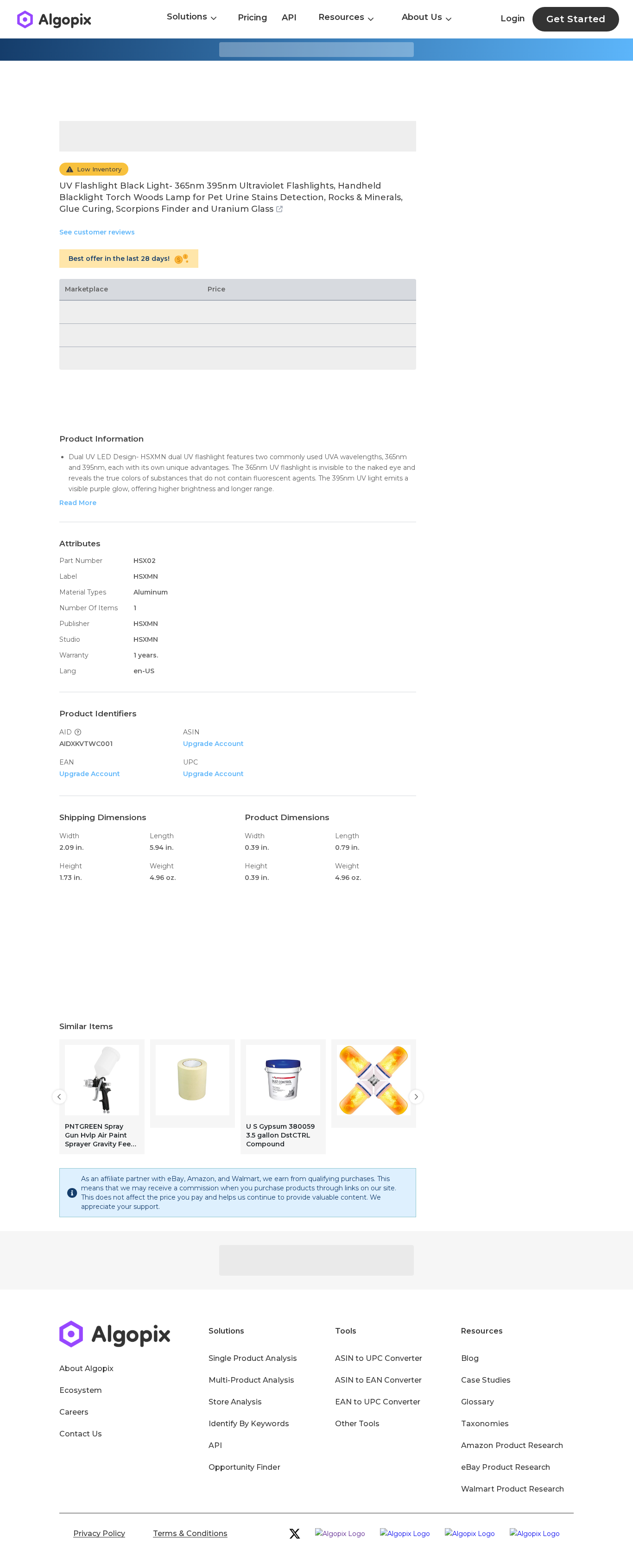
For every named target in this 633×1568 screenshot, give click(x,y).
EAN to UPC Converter (378, 1401)
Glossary (477, 1401)
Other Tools (357, 1423)
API (289, 18)
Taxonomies (484, 1423)
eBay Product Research (505, 1467)
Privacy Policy (99, 1533)
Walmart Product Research (512, 1489)
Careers (74, 1412)
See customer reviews (97, 232)
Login (512, 18)
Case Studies (485, 1380)
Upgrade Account (213, 744)
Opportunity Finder (244, 1467)
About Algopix (86, 1368)
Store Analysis (235, 1401)
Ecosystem (80, 1390)
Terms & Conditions (190, 1533)
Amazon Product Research (512, 1445)
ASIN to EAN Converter (378, 1380)
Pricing (252, 18)
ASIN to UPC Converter (379, 1358)
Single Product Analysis (253, 1358)
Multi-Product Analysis (251, 1380)
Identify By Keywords (249, 1423)
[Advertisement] (316, 91)
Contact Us (80, 1433)
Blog (470, 1358)
